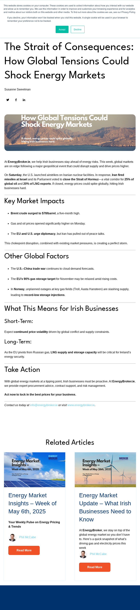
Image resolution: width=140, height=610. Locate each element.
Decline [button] (77, 29)
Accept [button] (62, 29)
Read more (24, 550)
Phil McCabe (27, 537)
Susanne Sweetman (17, 89)
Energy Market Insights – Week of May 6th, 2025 (32, 503)
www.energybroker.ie (81, 405)
